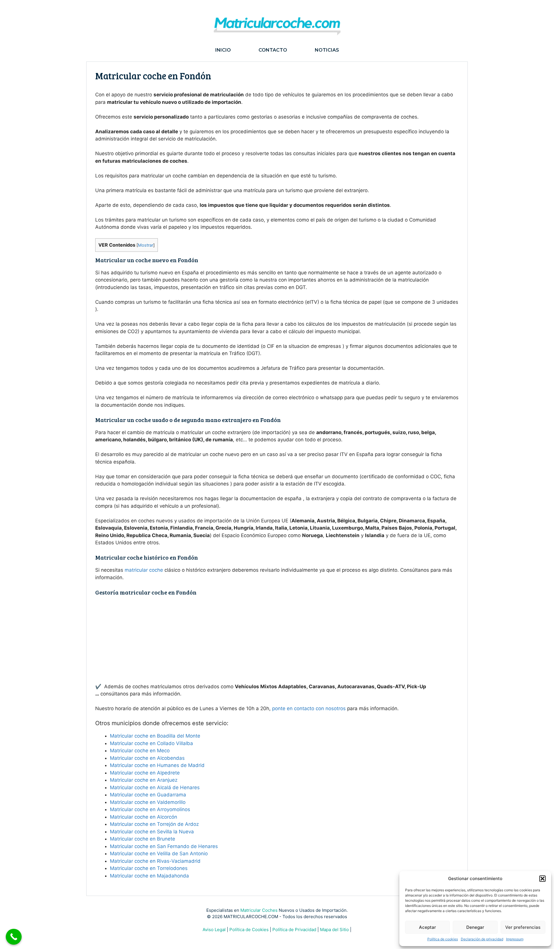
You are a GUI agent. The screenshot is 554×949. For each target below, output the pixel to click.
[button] (542, 879)
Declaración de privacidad (482, 939)
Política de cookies (442, 939)
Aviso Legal (214, 929)
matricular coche (144, 570)
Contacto (273, 50)
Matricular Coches (259, 910)
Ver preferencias (522, 927)
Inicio (223, 50)
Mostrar (145, 245)
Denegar (475, 927)
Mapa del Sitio (334, 929)
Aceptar (427, 927)
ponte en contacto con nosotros (309, 708)
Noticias (327, 50)
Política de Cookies (249, 929)
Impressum (514, 939)
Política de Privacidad (294, 929)
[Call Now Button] (14, 937)
